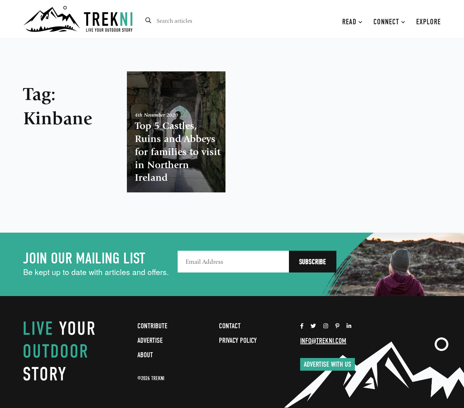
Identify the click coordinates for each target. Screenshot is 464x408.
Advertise (150, 340)
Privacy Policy (238, 340)
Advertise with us (327, 364)
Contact (230, 326)
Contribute (152, 326)
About (145, 355)
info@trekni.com (323, 341)
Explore (428, 21)
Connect (387, 21)
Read (350, 21)
